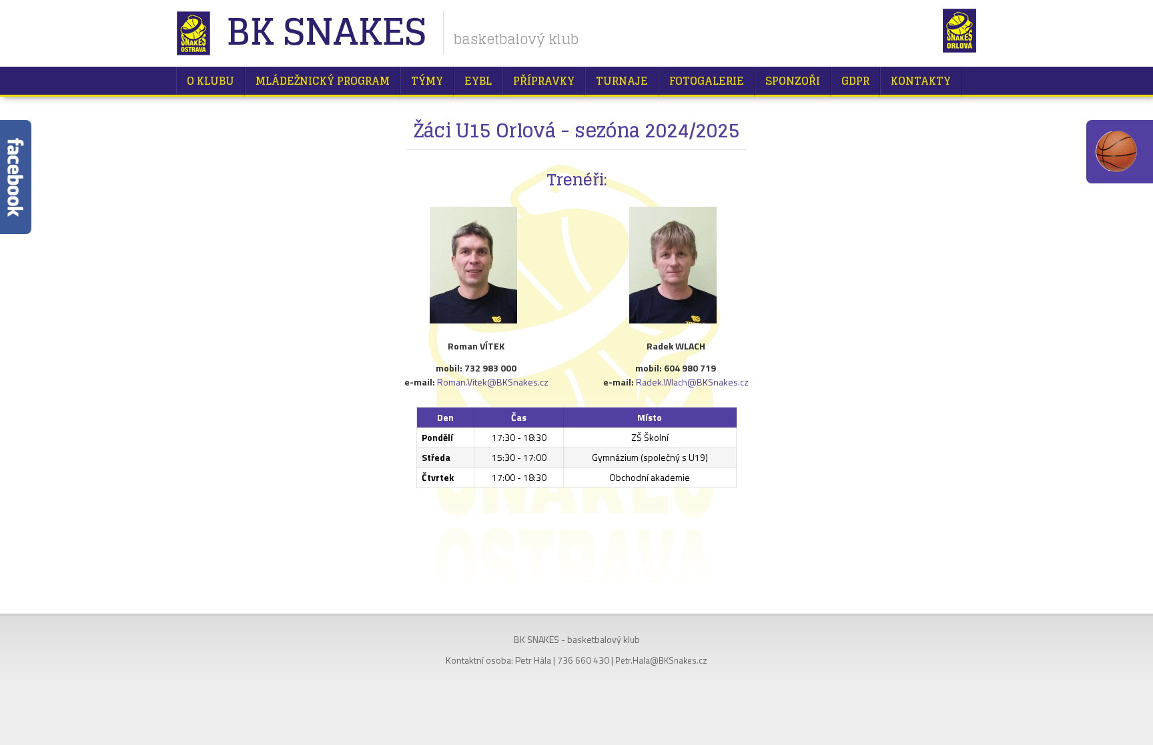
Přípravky (543, 80)
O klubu (210, 80)
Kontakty (921, 80)
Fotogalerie (706, 80)
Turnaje (622, 80)
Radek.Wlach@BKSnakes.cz (692, 382)
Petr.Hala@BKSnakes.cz (661, 660)
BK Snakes (326, 33)
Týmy (427, 80)
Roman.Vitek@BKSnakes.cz (492, 382)
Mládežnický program (323, 80)
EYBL (478, 80)
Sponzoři (792, 80)
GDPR (855, 80)
